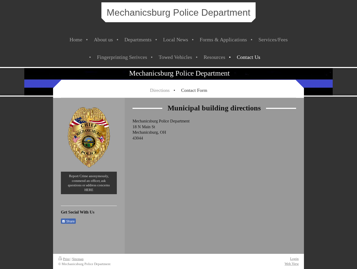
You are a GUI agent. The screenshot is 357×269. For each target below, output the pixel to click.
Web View (292, 264)
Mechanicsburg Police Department (178, 12)
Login (294, 259)
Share (70, 221)
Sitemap (78, 259)
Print (66, 259)
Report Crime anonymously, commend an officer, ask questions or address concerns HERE (89, 183)
